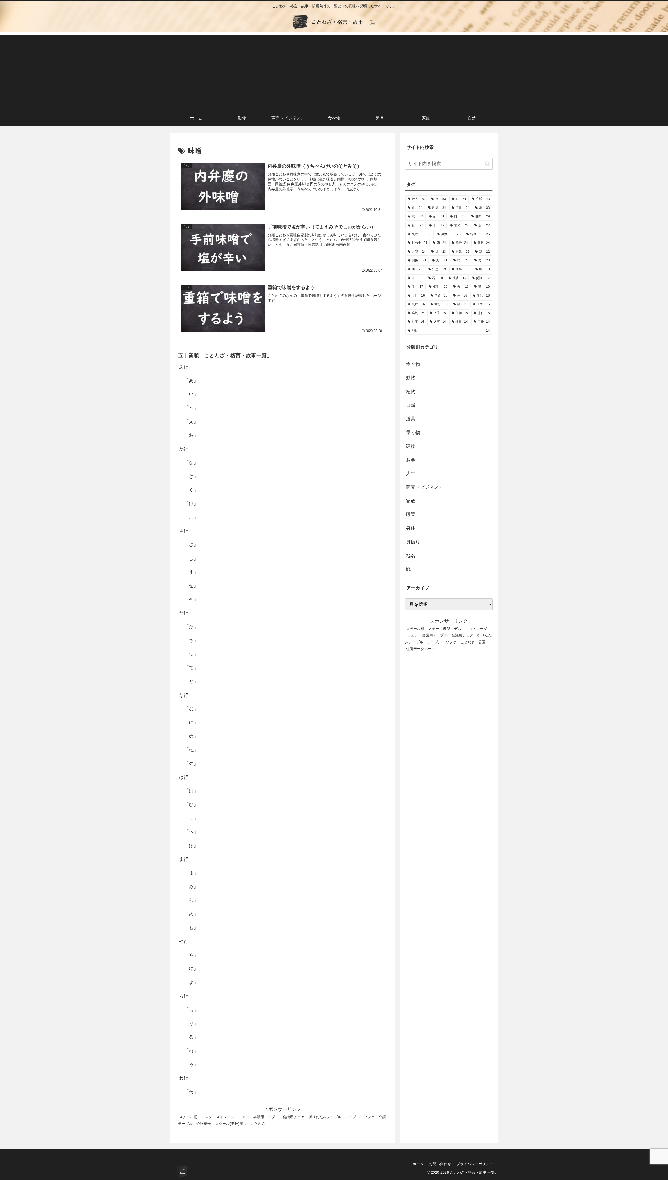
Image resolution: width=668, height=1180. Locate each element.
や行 (183, 941)
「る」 (191, 1037)
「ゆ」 (191, 968)
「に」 (191, 722)
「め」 (191, 914)
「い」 (191, 394)
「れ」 (191, 1050)
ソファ (369, 1117)
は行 (183, 777)
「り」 (191, 1023)
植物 (410, 391)
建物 (410, 446)
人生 (410, 473)
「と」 (191, 681)
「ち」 (191, 640)
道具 (410, 418)
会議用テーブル (266, 1117)
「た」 (191, 626)
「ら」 (191, 1009)
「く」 (191, 490)
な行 (183, 695)
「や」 (191, 955)
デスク (206, 1117)
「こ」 (191, 517)
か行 (183, 448)
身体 (410, 528)
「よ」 (191, 982)
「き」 (191, 476)
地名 (410, 555)
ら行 (183, 996)
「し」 (191, 558)
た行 (183, 613)
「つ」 (191, 654)
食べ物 (413, 364)
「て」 (191, 667)
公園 (482, 642)
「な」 (191, 708)
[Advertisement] (334, 71)
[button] (487, 164)
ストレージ (225, 1117)
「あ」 (191, 380)
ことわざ (258, 1124)
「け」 (191, 503)
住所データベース (420, 649)
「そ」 (191, 599)
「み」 (191, 886)
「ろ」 (191, 1064)
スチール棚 (188, 1117)
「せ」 (191, 585)
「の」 (191, 763)
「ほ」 (191, 845)
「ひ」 (191, 804)
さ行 (183, 531)
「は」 (191, 790)
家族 (410, 501)
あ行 (183, 366)
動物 (410, 377)
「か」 (191, 462)
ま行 (183, 859)
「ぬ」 (191, 736)
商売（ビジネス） (425, 487)
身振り (413, 542)
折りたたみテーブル (324, 1117)
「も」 (191, 927)
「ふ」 (191, 818)
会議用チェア (294, 1117)
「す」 (191, 572)
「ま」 (191, 872)
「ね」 (191, 749)
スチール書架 (439, 628)
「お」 (191, 435)
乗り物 (413, 432)
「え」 (191, 421)
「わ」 (191, 1091)
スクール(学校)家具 (231, 1124)
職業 (410, 514)
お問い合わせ (440, 1164)
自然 (410, 405)
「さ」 (191, 544)
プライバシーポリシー (474, 1164)
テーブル (352, 1117)
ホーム (418, 1164)
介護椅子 (203, 1124)
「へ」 (191, 831)
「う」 (191, 407)
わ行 (183, 1078)
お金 (410, 459)
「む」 (191, 900)
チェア (243, 1117)
